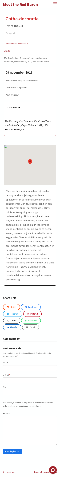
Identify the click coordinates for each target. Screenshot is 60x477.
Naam (6, 362)
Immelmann (9, 472)
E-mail (6, 375)
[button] (55, 3)
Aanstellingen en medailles (17, 43)
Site (4, 387)
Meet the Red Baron (20, 4)
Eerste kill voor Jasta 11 (44, 472)
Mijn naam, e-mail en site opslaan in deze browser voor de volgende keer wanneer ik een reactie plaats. (28, 404)
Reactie (7, 413)
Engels (7, 51)
